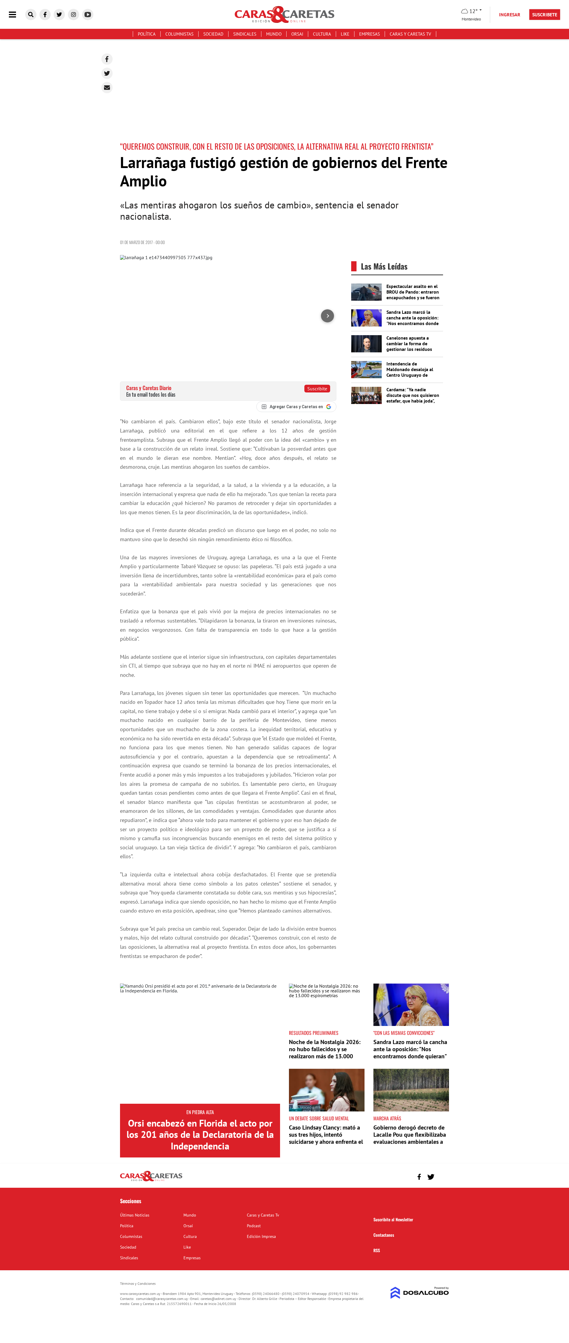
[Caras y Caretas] (151, 1181)
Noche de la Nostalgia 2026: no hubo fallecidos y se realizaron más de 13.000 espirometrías (324, 1052)
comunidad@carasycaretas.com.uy (162, 1298)
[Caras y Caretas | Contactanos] (442, 1176)
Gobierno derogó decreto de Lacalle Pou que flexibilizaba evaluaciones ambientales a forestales (409, 1138)
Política (147, 34)
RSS (376, 1250)
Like (345, 34)
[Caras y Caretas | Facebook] (45, 14)
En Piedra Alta (200, 1112)
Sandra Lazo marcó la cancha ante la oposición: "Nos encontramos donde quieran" (412, 320)
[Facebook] (107, 59)
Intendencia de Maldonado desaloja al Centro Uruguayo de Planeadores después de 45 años (411, 375)
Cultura (322, 34)
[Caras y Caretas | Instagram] (73, 14)
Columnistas (179, 34)
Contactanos (383, 1235)
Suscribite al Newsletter (393, 1219)
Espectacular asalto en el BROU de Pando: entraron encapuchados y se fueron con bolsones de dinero (412, 294)
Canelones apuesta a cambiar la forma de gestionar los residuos (409, 343)
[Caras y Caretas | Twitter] (59, 14)
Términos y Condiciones (138, 1283)
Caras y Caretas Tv (410, 34)
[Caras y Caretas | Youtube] (87, 14)
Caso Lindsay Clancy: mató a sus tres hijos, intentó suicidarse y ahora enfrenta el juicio (326, 1138)
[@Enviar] (107, 87)
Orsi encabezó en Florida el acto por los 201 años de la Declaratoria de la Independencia (200, 1134)
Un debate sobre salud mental (319, 1118)
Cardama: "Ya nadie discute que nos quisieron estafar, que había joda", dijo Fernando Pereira (412, 398)
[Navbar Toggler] (17, 15)
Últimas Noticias (134, 1215)
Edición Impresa (261, 1236)
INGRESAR (509, 15)
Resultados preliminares (313, 1032)
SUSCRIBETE (544, 15)
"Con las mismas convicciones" (403, 1032)
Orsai (297, 34)
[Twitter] (107, 73)
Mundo (274, 34)
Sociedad (213, 34)
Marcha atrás (387, 1118)
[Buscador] (30, 14)
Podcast (254, 1225)
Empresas (369, 34)
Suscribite (317, 389)
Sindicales (244, 34)
